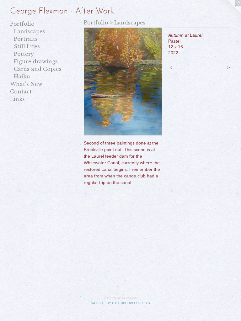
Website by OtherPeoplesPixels (120, 303)
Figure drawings (36, 61)
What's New (26, 84)
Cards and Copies (38, 69)
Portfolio (22, 24)
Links (17, 99)
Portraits (26, 39)
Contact (21, 91)
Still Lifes (27, 46)
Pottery (24, 54)
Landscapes (29, 31)
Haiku (22, 76)
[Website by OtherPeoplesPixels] (228, 12)
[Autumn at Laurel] (123, 81)
